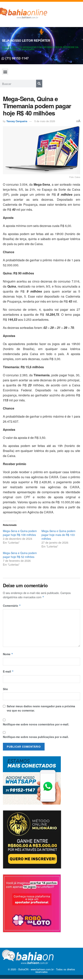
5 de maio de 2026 (44, 121)
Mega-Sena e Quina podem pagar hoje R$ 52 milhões (20, 555)
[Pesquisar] (39, 83)
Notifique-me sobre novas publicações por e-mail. (36, 737)
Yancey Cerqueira (16, 121)
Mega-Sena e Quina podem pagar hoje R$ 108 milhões (20, 533)
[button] (5, 72)
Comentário (12, 606)
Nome (8, 654)
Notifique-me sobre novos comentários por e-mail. (36, 724)
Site (5, 689)
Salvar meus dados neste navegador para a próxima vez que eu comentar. (41, 708)
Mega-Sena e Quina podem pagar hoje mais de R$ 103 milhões (58, 535)
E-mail (8, 671)
